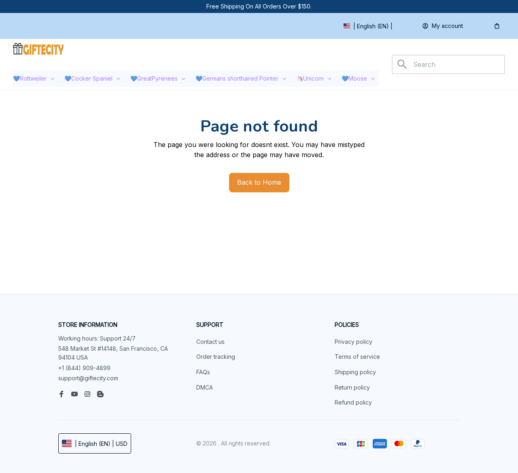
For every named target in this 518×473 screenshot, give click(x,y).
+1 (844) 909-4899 (84, 367)
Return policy (352, 387)
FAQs (203, 372)
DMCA (204, 387)
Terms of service (357, 356)
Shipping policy (355, 372)
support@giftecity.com (88, 378)
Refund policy (353, 402)
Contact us (210, 341)
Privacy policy (353, 341)
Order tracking (215, 356)
